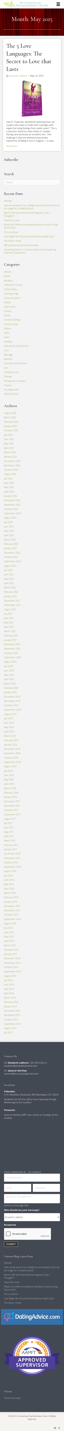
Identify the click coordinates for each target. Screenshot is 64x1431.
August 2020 (10, 661)
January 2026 (10, 426)
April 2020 (9, 679)
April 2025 (9, 448)
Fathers (7, 328)
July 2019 (8, 718)
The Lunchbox (11, 232)
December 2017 (12, 801)
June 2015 (9, 932)
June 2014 (9, 984)
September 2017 (12, 814)
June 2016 (9, 879)
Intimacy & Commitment (16, 345)
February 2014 (11, 1002)
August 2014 (10, 975)
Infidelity (8, 341)
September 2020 (12, 657)
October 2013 (11, 1019)
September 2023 (12, 513)
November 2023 (12, 504)
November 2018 (12, 753)
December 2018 (12, 748)
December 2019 (12, 696)
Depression (10, 306)
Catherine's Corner (13, 284)
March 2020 (10, 683)
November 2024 (12, 465)
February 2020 (11, 687)
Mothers (8, 359)
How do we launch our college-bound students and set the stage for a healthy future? (31, 207)
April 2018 (9, 783)
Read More (11, 146)
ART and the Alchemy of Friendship (21, 245)
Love (6, 350)
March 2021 (10, 631)
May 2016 (9, 884)
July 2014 (8, 980)
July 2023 (8, 522)
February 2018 (11, 792)
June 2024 (9, 482)
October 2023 (11, 509)
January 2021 (10, 639)
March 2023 (10, 539)
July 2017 (8, 823)
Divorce (7, 311)
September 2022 (12, 561)
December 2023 (12, 500)
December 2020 (12, 644)
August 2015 (10, 923)
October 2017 (11, 810)
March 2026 (10, 417)
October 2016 (11, 862)
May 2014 (9, 988)
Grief (6, 337)
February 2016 (11, 897)
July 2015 (8, 927)
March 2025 (10, 452)
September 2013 (12, 1023)
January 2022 (10, 596)
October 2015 (11, 914)
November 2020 (12, 648)
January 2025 (10, 456)
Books (7, 276)
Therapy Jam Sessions (15, 380)
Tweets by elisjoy (12, 1397)
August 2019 (10, 714)
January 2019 (10, 744)
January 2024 (10, 495)
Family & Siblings (12, 319)
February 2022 (11, 591)
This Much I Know (12, 240)
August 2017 (10, 818)
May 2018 (9, 779)
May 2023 (9, 530)
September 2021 (12, 604)
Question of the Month (15, 363)
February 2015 (11, 949)
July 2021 (8, 613)
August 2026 (10, 413)
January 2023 (10, 548)
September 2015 (12, 919)
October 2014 (11, 967)
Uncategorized (11, 389)
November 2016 (12, 858)
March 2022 (10, 587)
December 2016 (12, 853)
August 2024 (10, 474)
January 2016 (10, 901)
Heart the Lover (12, 220)
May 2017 (9, 831)
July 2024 (8, 478)
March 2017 (10, 840)
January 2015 (10, 954)
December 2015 (12, 906)
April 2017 (9, 836)
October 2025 (11, 430)
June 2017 (9, 827)
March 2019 (10, 735)
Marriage (8, 354)
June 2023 (9, 526)
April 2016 (9, 888)
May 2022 (9, 578)
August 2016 (10, 871)
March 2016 (10, 893)
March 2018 (10, 788)
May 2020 (9, 674)
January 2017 (10, 849)
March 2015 (10, 945)
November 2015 (12, 910)
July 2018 (8, 770)
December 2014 (12, 958)
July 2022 (8, 570)
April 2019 (9, 731)
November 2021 (12, 600)
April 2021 (9, 626)
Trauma (8, 385)
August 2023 (10, 517)
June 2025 (9, 439)
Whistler (8, 200)
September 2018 (12, 762)
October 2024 (11, 469)
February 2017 (11, 845)
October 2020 (11, 653)
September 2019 (12, 709)
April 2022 (9, 583)
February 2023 (11, 543)
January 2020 (10, 692)
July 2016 (8, 875)
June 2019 (9, 722)
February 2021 (11, 635)
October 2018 (11, 757)
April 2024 (9, 491)
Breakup (8, 280)
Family (7, 315)
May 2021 (9, 622)
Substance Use (11, 372)
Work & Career (11, 393)
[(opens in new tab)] (32, 1316)
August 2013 (10, 1028)
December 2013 (12, 1010)
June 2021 (9, 618)
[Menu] (58, 4)
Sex (6, 367)
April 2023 (9, 535)
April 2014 (9, 993)
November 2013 (12, 1015)
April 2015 (9, 940)
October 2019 (11, 705)
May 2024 (9, 487)
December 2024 (12, 461)
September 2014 (12, 971)
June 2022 (9, 574)
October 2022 (11, 557)
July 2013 (8, 1032)
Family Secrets (11, 324)
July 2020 (8, 666)
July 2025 (8, 434)
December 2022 (12, 552)
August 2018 (10, 766)
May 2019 (9, 727)
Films (6, 332)
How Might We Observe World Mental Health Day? (29, 236)
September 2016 (12, 866)
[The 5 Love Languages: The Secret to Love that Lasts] (32, 98)
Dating (7, 302)
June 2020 (9, 670)
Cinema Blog (10, 289)
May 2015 (9, 936)
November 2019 (12, 701)
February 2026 (11, 421)
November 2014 (12, 962)
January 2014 (10, 1006)
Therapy (8, 376)
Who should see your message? (21, 1210)
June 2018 (9, 775)
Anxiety (7, 271)
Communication (12, 297)
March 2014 (10, 997)
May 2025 (9, 443)
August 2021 (10, 609)
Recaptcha (10, 1224)
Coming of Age (11, 293)
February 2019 (11, 740)
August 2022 (10, 565)
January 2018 (10, 796)
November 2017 (12, 805)
